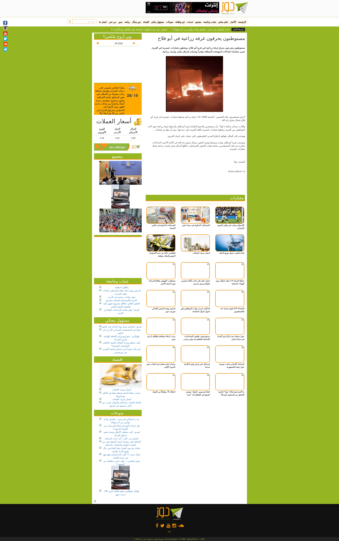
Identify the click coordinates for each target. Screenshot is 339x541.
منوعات (169, 21)
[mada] (182, 6)
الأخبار (233, 21)
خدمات (190, 21)
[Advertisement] (118, 256)
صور (120, 21)
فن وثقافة (180, 21)
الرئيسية (242, 21)
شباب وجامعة (209, 21)
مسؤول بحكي (157, 21)
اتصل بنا (103, 21)
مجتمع (198, 21)
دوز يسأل (136, 21)
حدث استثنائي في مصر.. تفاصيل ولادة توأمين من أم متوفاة (201, 29)
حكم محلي (223, 21)
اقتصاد (146, 21)
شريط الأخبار (238, 29)
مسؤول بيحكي (117, 320)
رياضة (127, 21)
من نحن (112, 21)
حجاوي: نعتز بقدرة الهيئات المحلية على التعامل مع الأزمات (140, 29)
